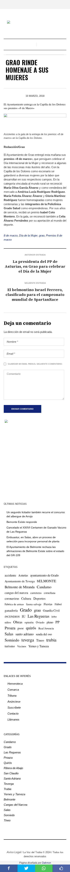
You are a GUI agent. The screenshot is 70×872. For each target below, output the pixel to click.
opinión (29, 622)
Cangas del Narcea (15, 804)
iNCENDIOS (12, 616)
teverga (27, 640)
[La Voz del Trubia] (35, 22)
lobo (54, 616)
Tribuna (11, 695)
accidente (10, 575)
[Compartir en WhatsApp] (44, 868)
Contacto (12, 713)
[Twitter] (32, 844)
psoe (21, 628)
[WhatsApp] (49, 844)
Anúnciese (13, 701)
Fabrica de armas (14, 604)
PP (57, 622)
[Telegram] (43, 844)
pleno (50, 622)
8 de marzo (11, 235)
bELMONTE (46, 581)
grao (41, 235)
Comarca (13, 689)
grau (37, 610)
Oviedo (40, 622)
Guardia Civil (51, 610)
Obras (17, 621)
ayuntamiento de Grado (44, 575)
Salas (9, 633)
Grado (26, 610)
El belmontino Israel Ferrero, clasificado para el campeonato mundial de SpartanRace (35, 294)
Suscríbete (14, 707)
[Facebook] (21, 844)
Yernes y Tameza (38, 646)
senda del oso (44, 634)
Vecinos (21, 646)
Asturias (23, 575)
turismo (10, 646)
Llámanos (13, 719)
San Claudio (11, 773)
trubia (51, 640)
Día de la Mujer (28, 235)
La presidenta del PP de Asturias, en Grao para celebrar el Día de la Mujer (35, 266)
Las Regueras (38, 616)
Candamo (44, 586)
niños (8, 622)
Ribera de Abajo (13, 768)
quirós (31, 627)
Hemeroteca (15, 683)
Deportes (39, 598)
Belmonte (9, 799)
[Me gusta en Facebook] (61, 868)
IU (23, 616)
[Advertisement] (35, 462)
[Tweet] (26, 868)
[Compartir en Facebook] (9, 868)
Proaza (10, 627)
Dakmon (46, 862)
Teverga (9, 783)
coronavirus (12, 598)
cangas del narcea (16, 592)
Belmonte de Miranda (20, 587)
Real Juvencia (46, 628)
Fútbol (58, 604)
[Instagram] (26, 844)
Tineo (40, 640)
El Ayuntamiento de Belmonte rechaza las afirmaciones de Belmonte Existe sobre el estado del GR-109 (35, 551)
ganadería (11, 610)
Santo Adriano (12, 778)
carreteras (36, 593)
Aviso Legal (14, 852)
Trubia (7, 789)
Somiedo (12, 640)
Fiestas (48, 604)
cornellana (49, 593)
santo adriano (24, 634)
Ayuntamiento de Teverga (20, 581)
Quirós (8, 762)
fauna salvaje (33, 604)
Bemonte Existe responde (22, 521)
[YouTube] (38, 844)
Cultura (26, 598)
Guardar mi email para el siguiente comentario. (35, 364)
